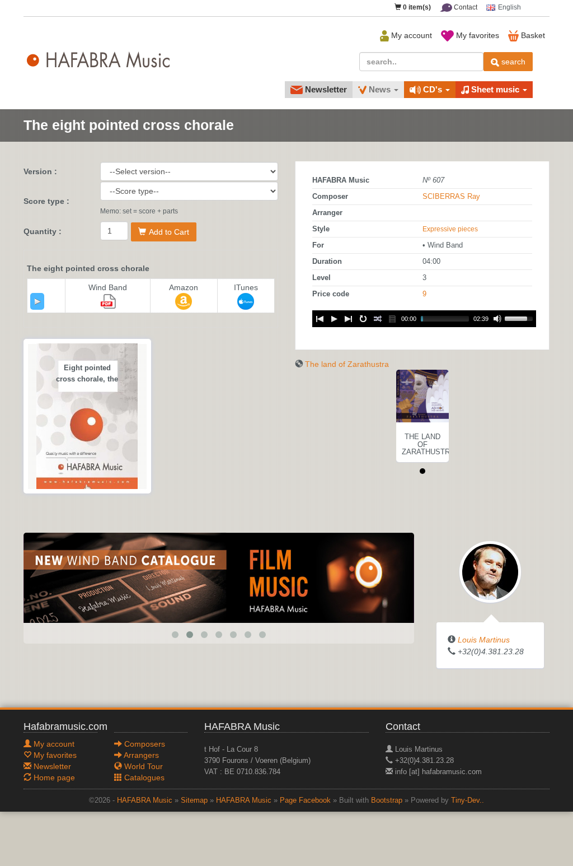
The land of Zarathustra (347, 364)
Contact (464, 7)
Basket (532, 35)
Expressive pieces (450, 229)
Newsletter (325, 89)
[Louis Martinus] (490, 570)
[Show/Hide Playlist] (392, 318)
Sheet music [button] (495, 89)
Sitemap (194, 800)
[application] (37, 301)
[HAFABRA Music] (219, 576)
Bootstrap (386, 800)
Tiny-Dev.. (467, 800)
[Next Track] (348, 318)
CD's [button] (432, 89)
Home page (53, 777)
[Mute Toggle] (497, 318)
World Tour (142, 766)
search (512, 61)
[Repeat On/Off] (363, 318)
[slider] (520, 317)
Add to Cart (169, 231)
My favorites (476, 35)
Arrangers (140, 755)
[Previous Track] (319, 318)
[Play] (37, 301)
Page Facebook (305, 800)
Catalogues (143, 777)
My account (410, 35)
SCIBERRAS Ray (451, 197)
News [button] (380, 89)
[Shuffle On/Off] (377, 318)
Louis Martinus (484, 639)
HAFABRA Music (144, 800)
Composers (143, 743)
